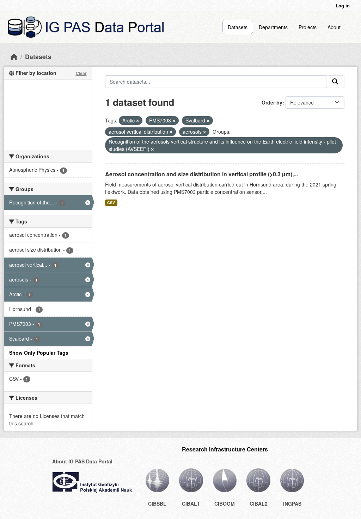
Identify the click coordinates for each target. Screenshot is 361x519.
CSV (111, 202)
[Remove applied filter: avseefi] (152, 149)
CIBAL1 (191, 503)
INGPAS (292, 503)
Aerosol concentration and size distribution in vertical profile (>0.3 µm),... (201, 174)
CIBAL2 (259, 503)
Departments (273, 27)
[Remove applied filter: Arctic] (137, 121)
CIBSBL (157, 503)
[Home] (14, 56)
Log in (343, 5)
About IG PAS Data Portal (82, 461)
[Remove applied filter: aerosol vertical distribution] (171, 132)
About (334, 27)
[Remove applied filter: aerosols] (204, 132)
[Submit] (335, 81)
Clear (81, 73)
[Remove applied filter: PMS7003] (173, 121)
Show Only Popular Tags (38, 352)
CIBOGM (224, 503)
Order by (272, 102)
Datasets (237, 27)
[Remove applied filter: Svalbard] (208, 121)
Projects (308, 27)
